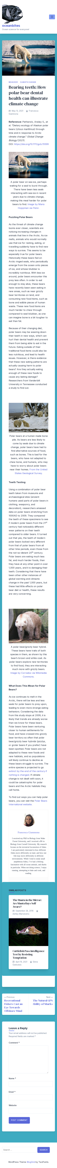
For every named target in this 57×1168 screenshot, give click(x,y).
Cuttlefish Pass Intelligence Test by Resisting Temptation (28, 954)
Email (12, 1092)
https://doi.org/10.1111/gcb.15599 (31, 144)
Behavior (13, 82)
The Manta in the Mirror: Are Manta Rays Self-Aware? (27, 903)
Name (12, 1078)
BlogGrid (31, 1162)
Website (13, 1105)
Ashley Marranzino (21, 914)
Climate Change (28, 82)
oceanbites (11, 26)
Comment (14, 1042)
